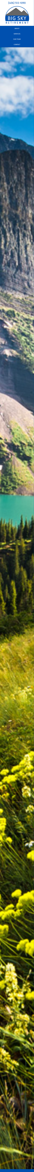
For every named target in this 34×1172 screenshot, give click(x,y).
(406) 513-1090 (17, 3)
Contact (17, 44)
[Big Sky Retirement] (17, 15)
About (17, 28)
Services (17, 34)
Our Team (17, 39)
